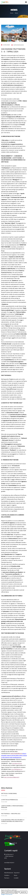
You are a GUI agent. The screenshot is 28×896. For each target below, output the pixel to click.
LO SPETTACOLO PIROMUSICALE (9, 799)
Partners (6, 878)
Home (11, 13)
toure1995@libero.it (16, 769)
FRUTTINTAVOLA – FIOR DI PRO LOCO (10, 813)
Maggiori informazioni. (7, 894)
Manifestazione (8, 872)
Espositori (17, 872)
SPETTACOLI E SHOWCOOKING (9, 793)
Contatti (16, 878)
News (16, 13)
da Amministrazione (18, 45)
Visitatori (6, 875)
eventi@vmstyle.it (17, 763)
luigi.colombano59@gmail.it (11, 777)
